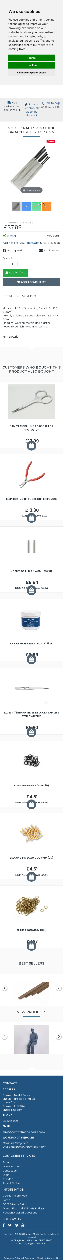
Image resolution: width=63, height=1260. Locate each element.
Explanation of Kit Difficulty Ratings (23, 1208)
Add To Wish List (33, 282)
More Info (29, 296)
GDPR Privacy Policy (15, 1204)
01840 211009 (10, 1121)
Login (6, 1175)
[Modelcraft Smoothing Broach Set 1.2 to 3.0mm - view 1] (16, 206)
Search (7, 1162)
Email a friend (51, 250)
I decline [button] (32, 65)
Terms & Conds (12, 1166)
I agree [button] (31, 57)
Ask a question (15, 250)
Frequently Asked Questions (20, 1212)
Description (11, 296)
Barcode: (33, 243)
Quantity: (8, 258)
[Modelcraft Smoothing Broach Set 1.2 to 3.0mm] (26, 206)
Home (6, 1200)
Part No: (8, 243)
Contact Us (10, 1170)
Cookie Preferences (15, 1195)
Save (52, 141)
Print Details (10, 337)
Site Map (8, 1179)
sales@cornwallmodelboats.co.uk (24, 1132)
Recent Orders (11, 1183)
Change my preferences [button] (31, 72)
